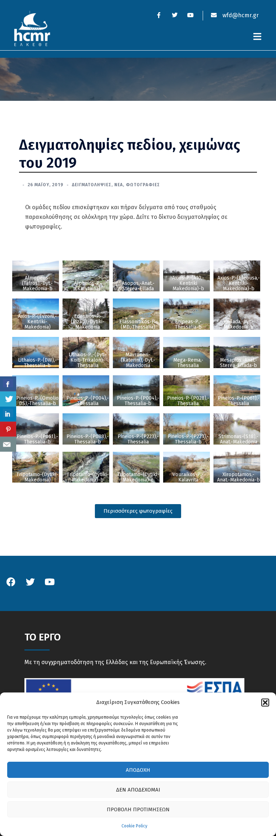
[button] (265, 702)
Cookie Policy (134, 825)
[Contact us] (8, 444)
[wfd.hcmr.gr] (32, 28)
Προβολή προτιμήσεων (138, 809)
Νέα (118, 184)
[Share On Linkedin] (8, 414)
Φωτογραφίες (143, 184)
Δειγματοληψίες (91, 184)
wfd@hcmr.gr (240, 15)
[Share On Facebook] (8, 383)
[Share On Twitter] (8, 399)
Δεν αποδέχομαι (138, 789)
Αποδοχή (138, 770)
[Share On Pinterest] (8, 429)
